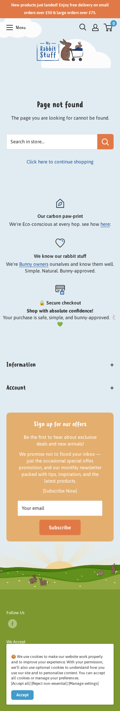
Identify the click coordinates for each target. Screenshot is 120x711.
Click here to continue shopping (60, 161)
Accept (22, 694)
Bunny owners (33, 264)
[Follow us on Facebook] (12, 623)
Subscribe (60, 527)
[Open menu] (16, 27)
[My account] (95, 27)
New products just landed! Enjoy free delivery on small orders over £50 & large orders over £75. (60, 9)
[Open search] (82, 27)
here (105, 224)
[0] (108, 27)
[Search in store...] (105, 141)
